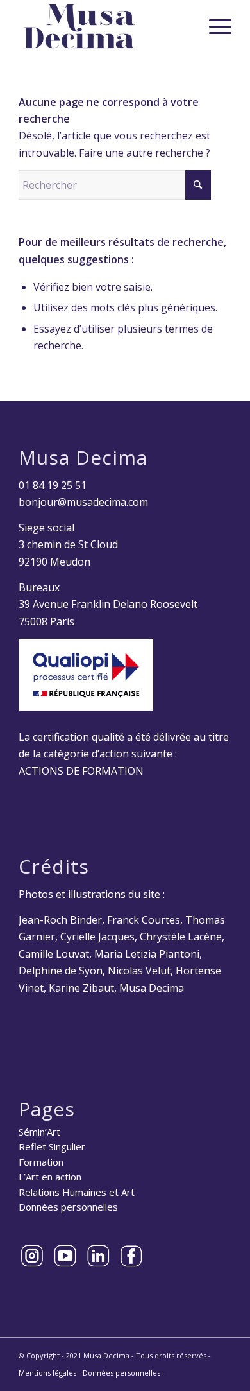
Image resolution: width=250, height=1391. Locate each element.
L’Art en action (50, 1176)
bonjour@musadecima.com (83, 502)
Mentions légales (47, 1373)
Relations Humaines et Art (77, 1192)
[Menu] (213, 26)
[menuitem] (213, 26)
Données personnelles (68, 1206)
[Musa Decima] (103, 26)
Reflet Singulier (52, 1146)
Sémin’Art (39, 1131)
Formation (41, 1161)
